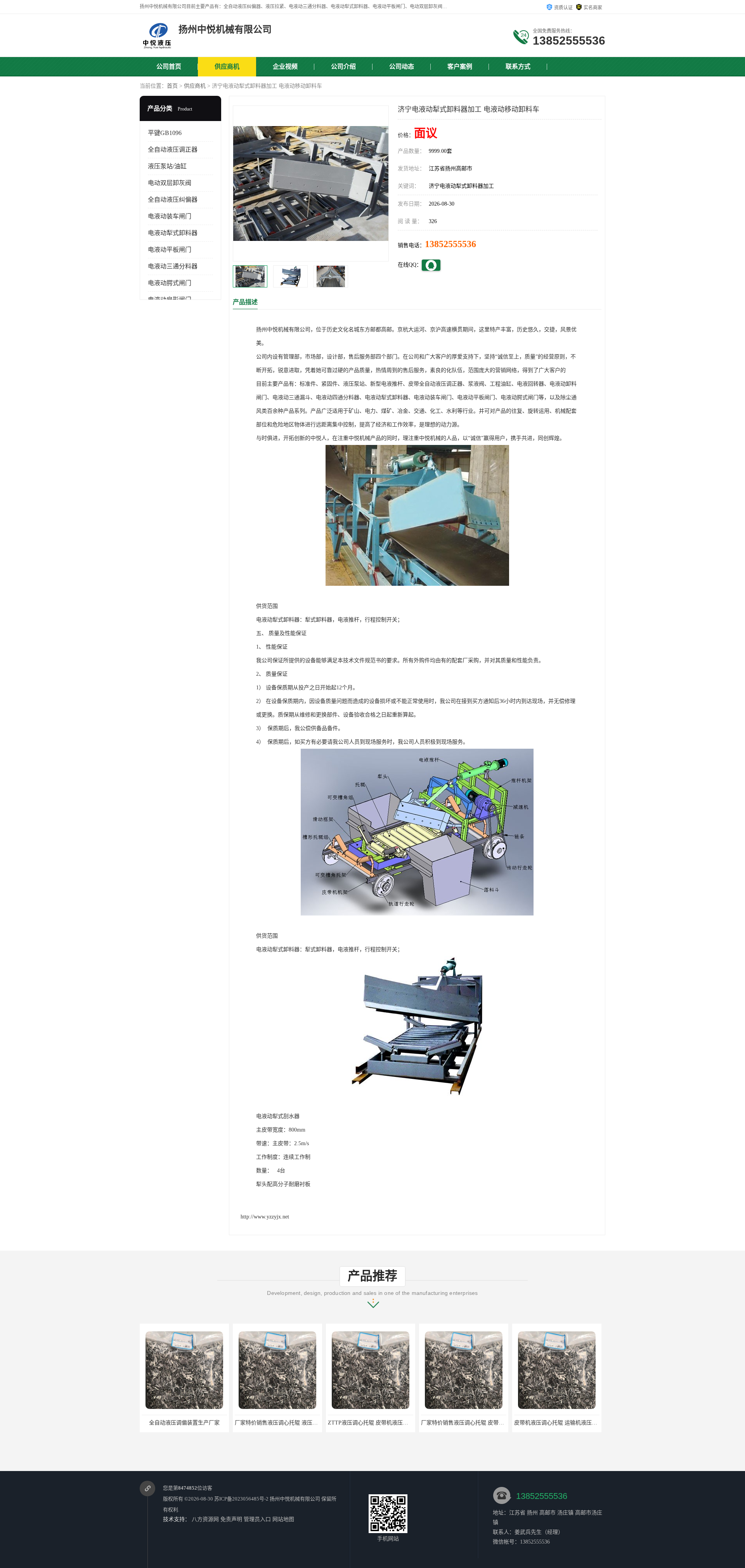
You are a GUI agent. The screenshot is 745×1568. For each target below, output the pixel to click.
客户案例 (459, 66)
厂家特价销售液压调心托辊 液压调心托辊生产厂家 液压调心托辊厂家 (225, 1423)
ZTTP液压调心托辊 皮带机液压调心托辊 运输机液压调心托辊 (308, 1423)
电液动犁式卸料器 (173, 233)
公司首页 (168, 66)
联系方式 (518, 66)
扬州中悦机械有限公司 (295, 1499)
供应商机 (227, 66)
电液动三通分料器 (173, 266)
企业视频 (285, 66)
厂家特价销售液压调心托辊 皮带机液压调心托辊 (386, 1423)
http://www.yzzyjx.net (265, 1217)
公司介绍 (343, 66)
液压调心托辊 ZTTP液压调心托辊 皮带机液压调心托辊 (579, 1423)
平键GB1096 (165, 133)
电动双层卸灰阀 (169, 183)
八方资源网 (205, 1519)
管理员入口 (257, 1519)
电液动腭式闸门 (169, 283)
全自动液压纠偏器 (173, 199)
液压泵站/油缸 (167, 166)
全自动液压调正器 (173, 149)
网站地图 (283, 1519)
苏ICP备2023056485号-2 (241, 1499)
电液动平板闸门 (169, 249)
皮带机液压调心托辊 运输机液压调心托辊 (470, 1423)
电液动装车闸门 (169, 216)
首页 (172, 86)
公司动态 (401, 66)
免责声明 (231, 1519)
